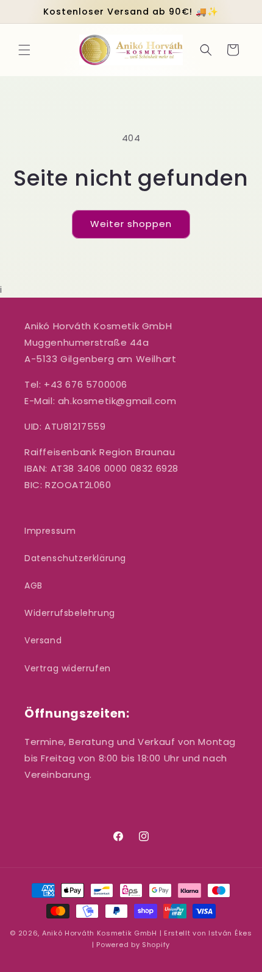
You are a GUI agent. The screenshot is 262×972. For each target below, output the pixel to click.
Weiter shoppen (131, 223)
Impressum (50, 531)
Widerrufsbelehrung (69, 613)
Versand (43, 640)
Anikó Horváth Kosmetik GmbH (99, 933)
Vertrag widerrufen (67, 668)
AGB (33, 585)
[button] (24, 50)
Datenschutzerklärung (75, 558)
